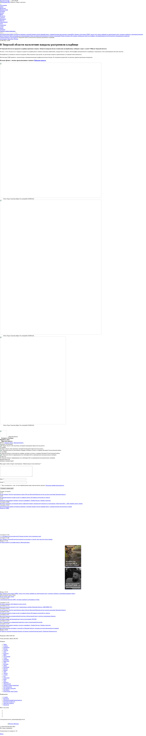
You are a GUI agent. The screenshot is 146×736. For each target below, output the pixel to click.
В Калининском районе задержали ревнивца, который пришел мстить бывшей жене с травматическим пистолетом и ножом (36, 506)
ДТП (4, 662)
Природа (5, 682)
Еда (4, 676)
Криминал (3, 19)
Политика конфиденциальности (55, 485)
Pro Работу (6, 690)
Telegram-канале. (40, 60)
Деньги (5, 673)
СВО (4, 671)
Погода (2, 20)
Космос (5, 670)
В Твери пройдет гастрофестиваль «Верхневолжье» (15, 542)
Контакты (6, 698)
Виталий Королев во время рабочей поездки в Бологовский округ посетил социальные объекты (28, 616)
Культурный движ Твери (10, 691)
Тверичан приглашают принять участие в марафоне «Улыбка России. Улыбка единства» (25, 500)
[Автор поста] (3, 436)
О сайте (5, 697)
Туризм (5, 646)
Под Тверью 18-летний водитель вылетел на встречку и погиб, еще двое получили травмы (26, 539)
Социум (2, 17)
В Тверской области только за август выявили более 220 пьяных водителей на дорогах (25, 497)
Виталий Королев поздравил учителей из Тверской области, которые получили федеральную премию (29, 628)
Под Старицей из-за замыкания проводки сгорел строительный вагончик (21, 622)
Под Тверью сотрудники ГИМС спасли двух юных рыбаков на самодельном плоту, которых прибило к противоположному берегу (37, 593)
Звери (1, 28)
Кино (5, 679)
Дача (4, 680)
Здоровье (2, 29)
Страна (5, 674)
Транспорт (3, 25)
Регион (2, 13)
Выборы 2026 (4, 10)
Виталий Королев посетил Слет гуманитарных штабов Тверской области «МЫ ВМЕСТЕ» (26, 607)
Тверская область (18, 442)
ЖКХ (1, 14)
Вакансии (6, 704)
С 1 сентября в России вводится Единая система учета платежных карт (20, 536)
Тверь (1, 7)
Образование (4, 22)
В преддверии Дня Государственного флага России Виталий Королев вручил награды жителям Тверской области (33, 494)
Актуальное (3, 5)
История (5, 664)
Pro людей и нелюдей (9, 688)
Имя (1, 479)
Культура (2, 16)
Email (2, 482)
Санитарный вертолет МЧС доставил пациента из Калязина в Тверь (19, 599)
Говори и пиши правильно (7, 31)
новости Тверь (8, 442)
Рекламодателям (4, 0)
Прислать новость (8, 703)
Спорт (2, 26)
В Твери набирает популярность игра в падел (13, 604)
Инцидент (3, 8)
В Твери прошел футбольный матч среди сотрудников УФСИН (18, 619)
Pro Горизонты (7, 687)
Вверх (2, 734)
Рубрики (2, 11)
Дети (1, 23)
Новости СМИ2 (4, 508)
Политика (6, 667)
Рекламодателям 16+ (9, 701)
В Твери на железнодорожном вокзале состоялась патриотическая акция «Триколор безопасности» (28, 631)
